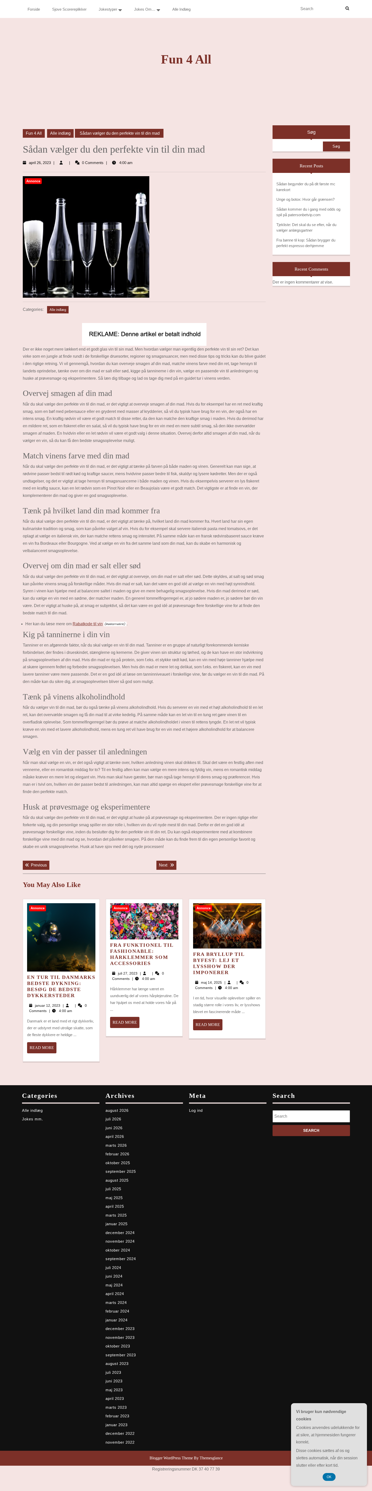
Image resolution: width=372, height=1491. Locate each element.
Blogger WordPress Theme (171, 1458)
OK (329, 1477)
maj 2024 (114, 1285)
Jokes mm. (32, 1119)
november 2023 (120, 1337)
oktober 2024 (118, 1250)
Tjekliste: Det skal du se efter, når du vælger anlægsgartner (306, 228)
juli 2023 (113, 1372)
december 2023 (120, 1328)
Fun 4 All (186, 59)
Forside (34, 9)
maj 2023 (114, 1390)
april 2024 (115, 1294)
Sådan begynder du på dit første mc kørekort (305, 187)
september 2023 (121, 1355)
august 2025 (117, 1180)
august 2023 (117, 1363)
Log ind (196, 1110)
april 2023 (115, 1398)
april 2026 (115, 1136)
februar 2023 (117, 1416)
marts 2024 (116, 1302)
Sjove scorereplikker (69, 9)
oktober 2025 (118, 1163)
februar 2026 (117, 1154)
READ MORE (43, 1049)
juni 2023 (114, 1381)
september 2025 (121, 1171)
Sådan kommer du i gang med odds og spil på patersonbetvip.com (308, 212)
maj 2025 (114, 1198)
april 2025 (115, 1206)
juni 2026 (114, 1128)
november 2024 (120, 1241)
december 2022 (120, 1433)
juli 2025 (113, 1189)
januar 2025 (117, 1224)
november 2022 (120, 1442)
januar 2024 (117, 1320)
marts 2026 (116, 1145)
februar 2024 (117, 1311)
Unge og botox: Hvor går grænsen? (305, 199)
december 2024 (120, 1233)
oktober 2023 (118, 1346)
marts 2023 (116, 1407)
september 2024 (121, 1259)
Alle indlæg (181, 9)
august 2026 (117, 1110)
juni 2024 (114, 1276)
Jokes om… (144, 9)
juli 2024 (113, 1267)
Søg (311, 132)
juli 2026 (113, 1119)
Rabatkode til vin (88, 624)
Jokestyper (108, 9)
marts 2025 (116, 1215)
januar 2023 (117, 1425)
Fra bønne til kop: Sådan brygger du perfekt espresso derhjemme (305, 243)
